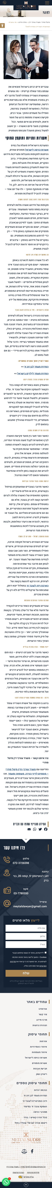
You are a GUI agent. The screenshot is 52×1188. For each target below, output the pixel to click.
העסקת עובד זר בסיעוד (35, 1106)
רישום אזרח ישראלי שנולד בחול (31, 1123)
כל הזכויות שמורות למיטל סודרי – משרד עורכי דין (26, 1166)
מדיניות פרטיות (33, 1172)
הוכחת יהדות (40, 1090)
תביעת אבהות (40, 1068)
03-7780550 (21, 893)
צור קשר (43, 1014)
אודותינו (43, 1009)
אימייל (43, 902)
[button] (2, 25)
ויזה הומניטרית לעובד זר (35, 1101)
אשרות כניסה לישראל (37, 150)
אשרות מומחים (39, 1063)
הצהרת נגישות (40, 1025)
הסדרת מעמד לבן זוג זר (35, 1095)
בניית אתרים (29, 1176)
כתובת (45, 872)
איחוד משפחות (39, 1052)
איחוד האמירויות (38, 1046)
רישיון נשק (41, 1074)
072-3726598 (21, 863)
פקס (25, 889)
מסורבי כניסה (40, 1112)
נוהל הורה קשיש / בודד (35, 1117)
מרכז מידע (41, 1020)
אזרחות (43, 1041)
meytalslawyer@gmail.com (30, 906)
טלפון (26, 859)
